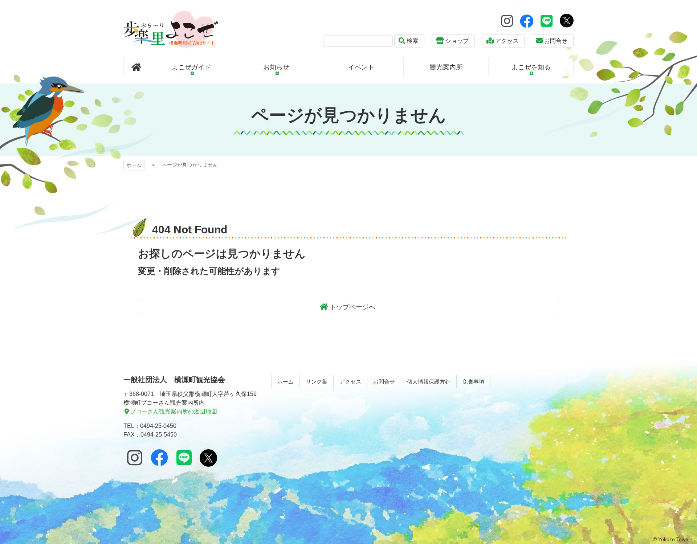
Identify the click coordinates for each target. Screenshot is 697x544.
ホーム (134, 165)
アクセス (506, 41)
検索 (412, 41)
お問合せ (555, 41)
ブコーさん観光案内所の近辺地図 (173, 411)
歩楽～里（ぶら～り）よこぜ (170, 29)
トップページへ (352, 307)
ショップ (457, 41)
